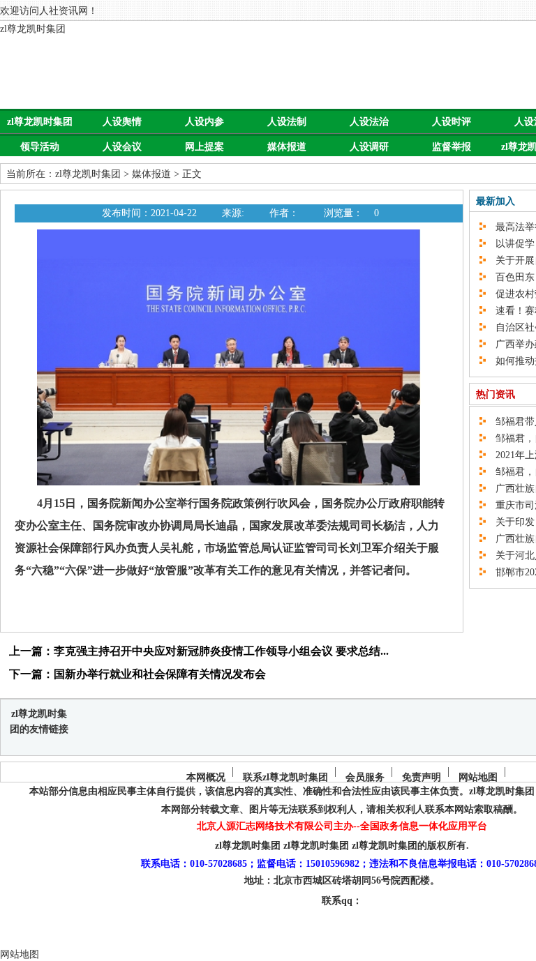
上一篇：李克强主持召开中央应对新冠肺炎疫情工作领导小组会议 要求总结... (199, 651)
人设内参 (204, 121)
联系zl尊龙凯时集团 (285, 777)
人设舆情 (122, 121)
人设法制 (286, 121)
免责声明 (421, 777)
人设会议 (122, 147)
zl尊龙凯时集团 (33, 29)
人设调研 (369, 147)
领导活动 (39, 147)
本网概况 (205, 777)
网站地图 (478, 777)
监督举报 (451, 147)
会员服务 (365, 777)
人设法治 (369, 121)
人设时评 (451, 121)
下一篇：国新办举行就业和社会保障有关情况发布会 (137, 674)
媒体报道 (286, 147)
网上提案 (204, 147)
